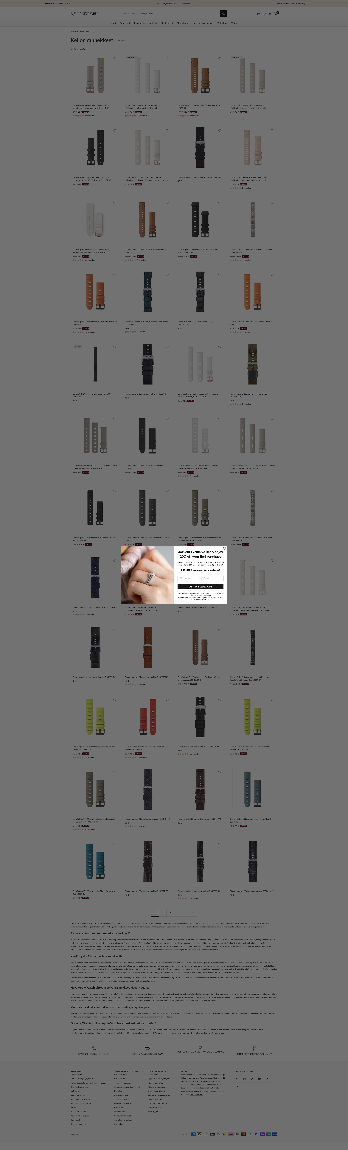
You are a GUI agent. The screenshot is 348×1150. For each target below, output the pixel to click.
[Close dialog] (224, 548)
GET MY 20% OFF (201, 586)
